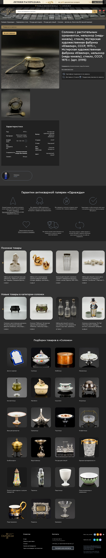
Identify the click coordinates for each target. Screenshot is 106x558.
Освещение (41, 16)
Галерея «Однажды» (7, 22)
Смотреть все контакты (63, 548)
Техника (102, 16)
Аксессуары (94, 16)
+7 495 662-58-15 (57, 539)
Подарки (16, 16)
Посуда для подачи (36, 22)
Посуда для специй (50, 22)
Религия (33, 16)
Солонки (60, 22)
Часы (60, 16)
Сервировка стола (22, 22)
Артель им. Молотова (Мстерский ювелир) (78, 22)
